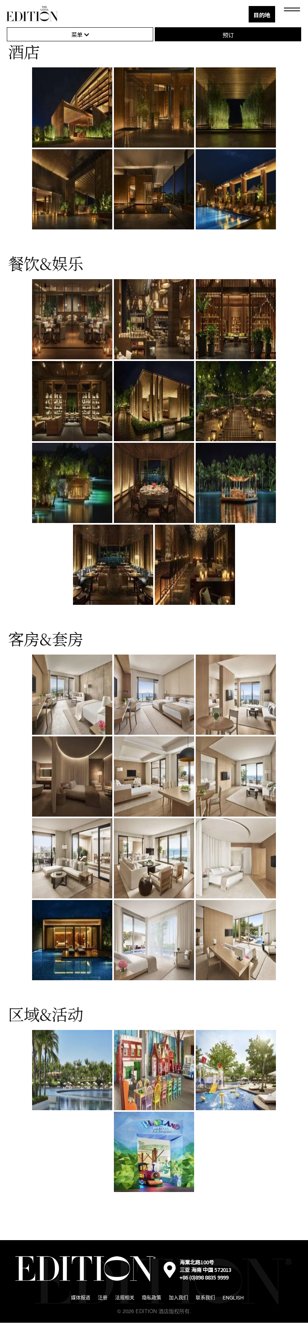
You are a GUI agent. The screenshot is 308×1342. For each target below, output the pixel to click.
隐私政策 (151, 1297)
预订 (228, 35)
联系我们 (205, 1297)
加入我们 (178, 1297)
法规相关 (124, 1297)
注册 (102, 1297)
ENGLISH (233, 1297)
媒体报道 (80, 1297)
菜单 (77, 34)
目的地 (261, 15)
